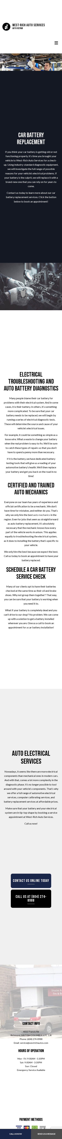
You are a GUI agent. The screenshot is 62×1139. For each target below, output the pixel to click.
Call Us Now (15, 1134)
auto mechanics (41, 514)
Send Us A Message (46, 1134)
